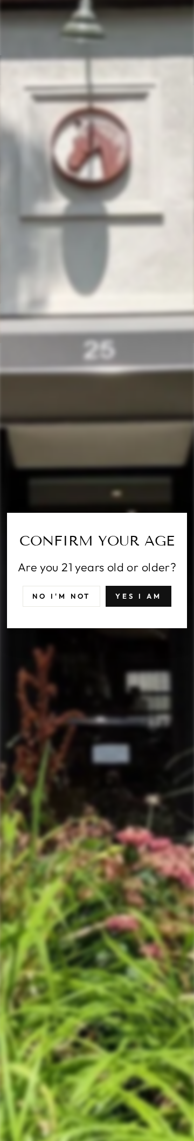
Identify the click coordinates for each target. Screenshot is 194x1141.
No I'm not (61, 596)
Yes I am (138, 596)
